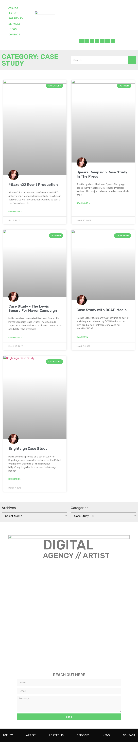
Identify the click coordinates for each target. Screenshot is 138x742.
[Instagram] (92, 41)
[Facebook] (81, 41)
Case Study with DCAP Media (102, 310)
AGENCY (13, 7)
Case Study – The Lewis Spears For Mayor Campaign (32, 308)
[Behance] (102, 41)
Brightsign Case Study (27, 448)
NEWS (13, 29)
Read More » (15, 211)
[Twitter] (86, 41)
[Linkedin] (97, 41)
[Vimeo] (107, 41)
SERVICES (14, 23)
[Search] (132, 60)
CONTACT (14, 34)
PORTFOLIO (15, 18)
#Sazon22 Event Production (33, 184)
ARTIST (13, 13)
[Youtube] (113, 41)
